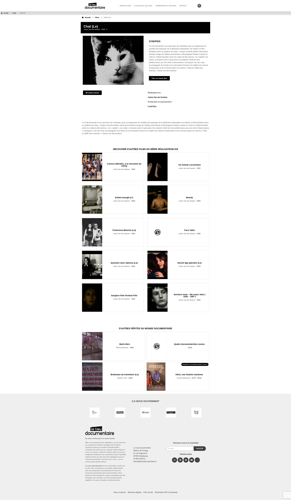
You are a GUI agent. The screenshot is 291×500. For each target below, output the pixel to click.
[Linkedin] (180, 460)
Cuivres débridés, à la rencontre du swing (124, 165)
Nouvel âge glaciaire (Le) (189, 263)
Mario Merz (124, 344)
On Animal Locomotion (189, 165)
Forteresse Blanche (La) (124, 230)
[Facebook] (185, 460)
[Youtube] (191, 460)
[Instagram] (174, 460)
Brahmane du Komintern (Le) (125, 374)
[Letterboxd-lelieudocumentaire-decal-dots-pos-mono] (197, 460)
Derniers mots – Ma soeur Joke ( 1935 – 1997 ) (189, 295)
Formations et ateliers (165, 6)
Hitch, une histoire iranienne (189, 374)
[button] (199, 6)
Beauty (189, 197)
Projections (125, 6)
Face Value (189, 230)
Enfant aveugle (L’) (124, 197)
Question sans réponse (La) (124, 263)
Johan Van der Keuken (157, 97)
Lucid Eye (152, 106)
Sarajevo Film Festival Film (124, 295)
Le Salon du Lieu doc (143, 6)
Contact (183, 6)
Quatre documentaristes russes (189, 344)
